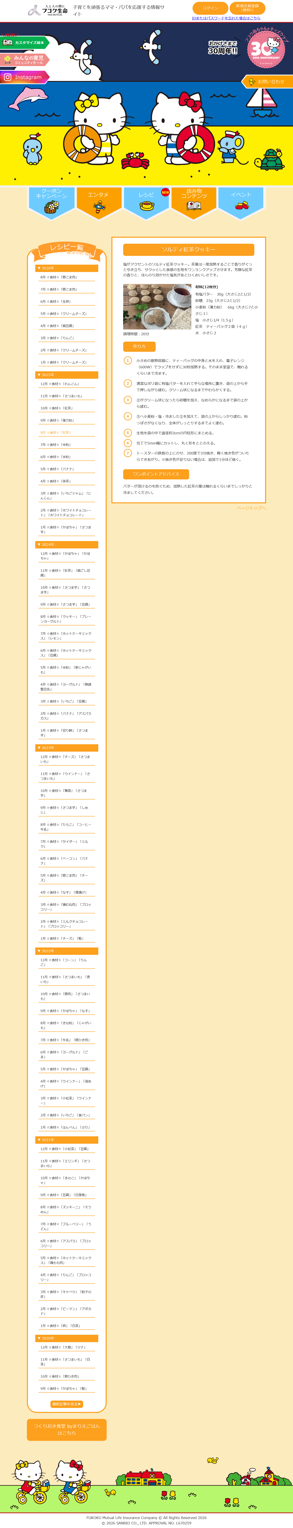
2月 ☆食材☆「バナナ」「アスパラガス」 (65, 716)
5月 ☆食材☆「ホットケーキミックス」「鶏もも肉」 (65, 1260)
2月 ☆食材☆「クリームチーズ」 (64, 350)
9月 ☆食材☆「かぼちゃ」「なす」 (65, 1011)
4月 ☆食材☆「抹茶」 (56, 481)
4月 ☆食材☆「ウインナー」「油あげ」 (65, 1084)
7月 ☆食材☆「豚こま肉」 (59, 289)
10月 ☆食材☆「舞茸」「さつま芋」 (63, 793)
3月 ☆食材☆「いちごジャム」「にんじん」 (65, 496)
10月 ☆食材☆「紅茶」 (57, 408)
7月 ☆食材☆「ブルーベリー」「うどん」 (65, 1226)
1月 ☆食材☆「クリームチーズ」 (64, 362)
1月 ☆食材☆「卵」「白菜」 (61, 1326)
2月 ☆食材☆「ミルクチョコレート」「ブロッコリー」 (64, 924)
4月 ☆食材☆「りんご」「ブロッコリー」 (65, 1277)
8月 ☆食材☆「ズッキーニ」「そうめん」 (65, 1210)
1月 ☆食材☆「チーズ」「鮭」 (62, 938)
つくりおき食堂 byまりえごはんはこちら (66, 1430)
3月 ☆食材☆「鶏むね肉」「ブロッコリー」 (65, 907)
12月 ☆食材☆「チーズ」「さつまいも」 (65, 759)
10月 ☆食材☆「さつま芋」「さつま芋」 (65, 590)
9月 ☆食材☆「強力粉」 (57, 420)
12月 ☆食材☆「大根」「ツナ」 (63, 1347)
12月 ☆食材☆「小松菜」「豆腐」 (65, 1149)
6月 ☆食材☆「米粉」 (56, 457)
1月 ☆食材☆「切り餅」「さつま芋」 (64, 733)
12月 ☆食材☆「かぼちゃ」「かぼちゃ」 (65, 556)
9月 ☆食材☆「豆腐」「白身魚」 (64, 1195)
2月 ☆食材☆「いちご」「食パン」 (65, 1115)
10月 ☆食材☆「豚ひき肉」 (60, 1376)
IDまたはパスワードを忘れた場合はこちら (226, 18)
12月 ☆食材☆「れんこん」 (60, 384)
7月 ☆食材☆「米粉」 (56, 445)
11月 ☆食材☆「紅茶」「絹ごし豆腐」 (65, 573)
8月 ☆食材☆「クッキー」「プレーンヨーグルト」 (65, 619)
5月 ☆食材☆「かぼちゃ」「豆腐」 (65, 1069)
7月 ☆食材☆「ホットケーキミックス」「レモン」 (65, 636)
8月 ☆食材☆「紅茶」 (56, 432)
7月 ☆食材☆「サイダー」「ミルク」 (64, 844)
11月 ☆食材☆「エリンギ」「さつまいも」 (65, 1163)
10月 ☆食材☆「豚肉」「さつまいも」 (65, 996)
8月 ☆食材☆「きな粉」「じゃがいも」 (65, 1025)
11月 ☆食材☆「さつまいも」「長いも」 (65, 979)
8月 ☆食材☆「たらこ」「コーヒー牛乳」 (65, 827)
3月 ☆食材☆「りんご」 (57, 338)
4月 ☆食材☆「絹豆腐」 (57, 326)
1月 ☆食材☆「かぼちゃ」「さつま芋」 (65, 530)
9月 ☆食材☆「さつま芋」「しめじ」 (64, 810)
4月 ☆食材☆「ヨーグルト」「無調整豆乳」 (65, 687)
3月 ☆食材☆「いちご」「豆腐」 (64, 701)
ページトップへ (251, 508)
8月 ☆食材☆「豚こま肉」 (59, 277)
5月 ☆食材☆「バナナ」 (57, 469)
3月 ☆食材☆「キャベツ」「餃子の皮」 (65, 1294)
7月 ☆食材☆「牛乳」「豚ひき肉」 (65, 1040)
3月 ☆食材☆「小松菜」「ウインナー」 (65, 1101)
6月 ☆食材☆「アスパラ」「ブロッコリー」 (65, 1243)
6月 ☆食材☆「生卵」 (56, 301)
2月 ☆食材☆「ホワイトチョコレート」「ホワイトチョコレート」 (65, 513)
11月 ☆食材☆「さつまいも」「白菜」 (65, 1362)
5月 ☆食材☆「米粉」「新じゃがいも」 (65, 670)
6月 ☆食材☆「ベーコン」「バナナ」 (64, 861)
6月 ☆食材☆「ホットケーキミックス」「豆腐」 (65, 653)
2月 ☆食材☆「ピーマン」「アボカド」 (65, 1311)
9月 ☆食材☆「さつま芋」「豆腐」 (65, 604)
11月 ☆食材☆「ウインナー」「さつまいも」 (65, 776)
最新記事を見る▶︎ (66, 1404)
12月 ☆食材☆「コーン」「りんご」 (63, 962)
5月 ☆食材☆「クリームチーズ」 (64, 314)
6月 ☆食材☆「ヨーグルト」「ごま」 (64, 1055)
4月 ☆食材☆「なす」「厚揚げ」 (64, 892)
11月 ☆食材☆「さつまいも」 (62, 396)
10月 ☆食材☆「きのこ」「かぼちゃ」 (65, 1180)
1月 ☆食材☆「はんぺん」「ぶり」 (65, 1127)
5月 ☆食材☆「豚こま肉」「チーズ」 (64, 878)
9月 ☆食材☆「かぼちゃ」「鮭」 (64, 1388)
